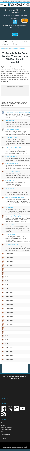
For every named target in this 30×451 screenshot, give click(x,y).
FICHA (5, 41)
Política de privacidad (6, 429)
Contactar (3, 425)
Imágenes (5, 44)
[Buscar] (24, 5)
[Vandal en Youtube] (22, 408)
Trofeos (15, 34)
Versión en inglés (15, 443)
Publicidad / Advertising (6, 427)
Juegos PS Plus (18, 1)
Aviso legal (3, 431)
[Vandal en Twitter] (10, 408)
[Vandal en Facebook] (3, 408)
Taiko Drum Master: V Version (15, 11)
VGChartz (3, 438)
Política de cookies (5, 434)
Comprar (24, 21)
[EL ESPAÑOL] (28, 4)
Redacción (3, 422)
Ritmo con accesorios (20, 15)
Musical (11, 15)
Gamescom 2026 (6, 1)
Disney (12, 1)
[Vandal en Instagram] (16, 408)
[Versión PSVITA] (15, 22)
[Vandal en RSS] (3, 413)
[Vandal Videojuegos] (15, 4)
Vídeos (15, 44)
